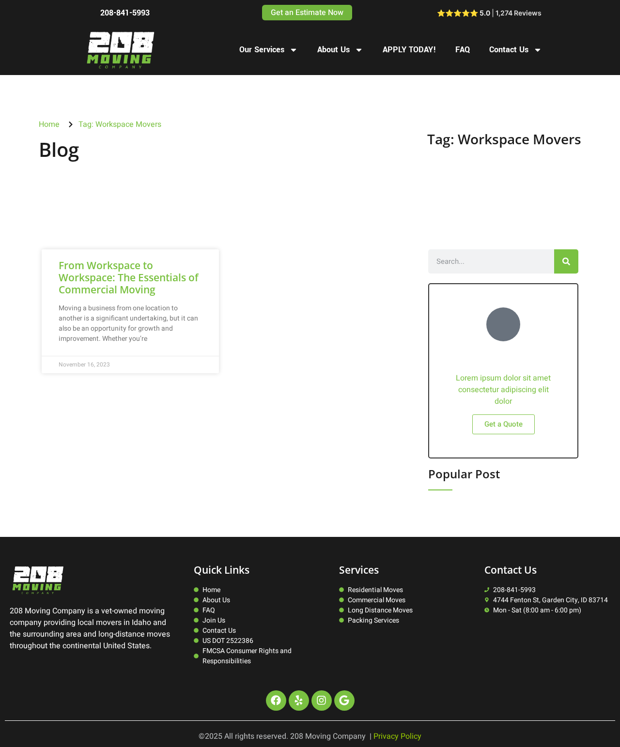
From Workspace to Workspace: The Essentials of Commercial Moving (129, 277)
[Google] (344, 700)
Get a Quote (503, 424)
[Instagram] (321, 700)
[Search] (566, 261)
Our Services (261, 49)
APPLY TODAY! (409, 49)
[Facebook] (276, 700)
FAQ (462, 49)
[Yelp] (299, 700)
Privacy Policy (397, 736)
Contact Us (508, 49)
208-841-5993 (125, 12)
